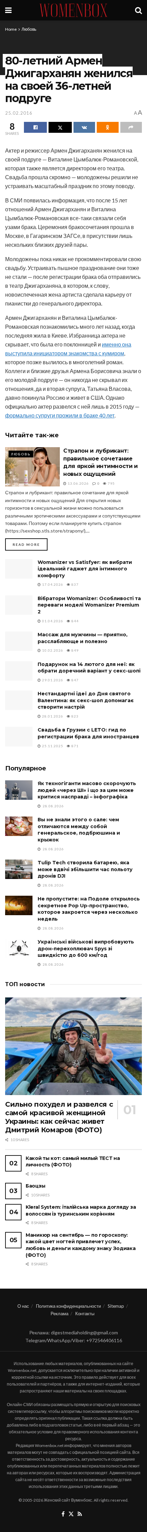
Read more (30, 544)
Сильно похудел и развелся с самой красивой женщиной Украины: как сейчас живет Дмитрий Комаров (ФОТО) (59, 1117)
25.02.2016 (18, 113)
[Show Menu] (8, 10)
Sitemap (116, 1306)
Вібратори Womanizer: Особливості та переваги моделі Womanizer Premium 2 (89, 605)
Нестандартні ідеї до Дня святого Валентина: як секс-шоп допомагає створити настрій (86, 700)
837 (74, 584)
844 (74, 621)
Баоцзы (35, 1186)
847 (74, 680)
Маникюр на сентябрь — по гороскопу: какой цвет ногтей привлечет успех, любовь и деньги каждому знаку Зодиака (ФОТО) (81, 1245)
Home (11, 29)
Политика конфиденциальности (68, 1306)
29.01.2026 (52, 680)
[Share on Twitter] (60, 127)
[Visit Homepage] (73, 10)
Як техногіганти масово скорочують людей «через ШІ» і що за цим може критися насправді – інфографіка (87, 790)
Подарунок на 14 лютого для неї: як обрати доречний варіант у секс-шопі (89, 667)
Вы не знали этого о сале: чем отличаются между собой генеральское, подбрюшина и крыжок (79, 830)
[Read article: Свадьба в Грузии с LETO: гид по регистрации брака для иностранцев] (18, 736)
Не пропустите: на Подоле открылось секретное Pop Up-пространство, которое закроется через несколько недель (89, 909)
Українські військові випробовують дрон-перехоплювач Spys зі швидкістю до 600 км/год (86, 948)
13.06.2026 (78, 483)
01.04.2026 (52, 621)
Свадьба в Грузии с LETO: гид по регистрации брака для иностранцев (88, 733)
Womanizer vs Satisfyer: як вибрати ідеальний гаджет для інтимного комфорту (85, 569)
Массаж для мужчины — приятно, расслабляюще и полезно (83, 638)
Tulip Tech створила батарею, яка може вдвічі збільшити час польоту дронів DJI (85, 869)
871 (74, 746)
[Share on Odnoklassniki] (107, 127)
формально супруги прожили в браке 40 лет (60, 415)
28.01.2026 (52, 716)
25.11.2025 (52, 746)
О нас (23, 1306)
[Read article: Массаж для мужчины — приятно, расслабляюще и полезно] (18, 641)
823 (74, 716)
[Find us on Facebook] (63, 1514)
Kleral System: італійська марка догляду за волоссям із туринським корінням (81, 1210)
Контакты (84, 1313)
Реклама (59, 1313)
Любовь (29, 29)
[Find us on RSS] (80, 1514)
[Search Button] (138, 10)
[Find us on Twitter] (71, 1514)
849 (74, 650)
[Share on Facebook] (35, 127)
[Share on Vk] (84, 127)
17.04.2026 (52, 584)
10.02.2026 (52, 650)
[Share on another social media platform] (131, 127)
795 (111, 483)
